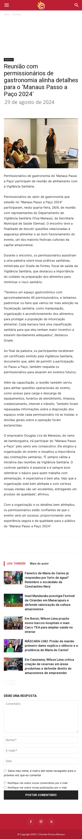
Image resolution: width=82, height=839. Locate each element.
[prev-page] (6, 682)
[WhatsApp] (46, 109)
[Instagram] (41, 822)
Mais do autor (39, 563)
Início (6, 14)
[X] (28, 109)
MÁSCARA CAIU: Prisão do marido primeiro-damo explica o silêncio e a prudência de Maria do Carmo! (51, 645)
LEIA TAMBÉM (16, 563)
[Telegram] (63, 109)
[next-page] (12, 682)
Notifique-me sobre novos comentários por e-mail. (38, 782)
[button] (76, 5)
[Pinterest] (37, 109)
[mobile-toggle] (6, 5)
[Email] (55, 109)
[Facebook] (19, 109)
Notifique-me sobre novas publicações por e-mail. (37, 787)
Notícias (17, 14)
